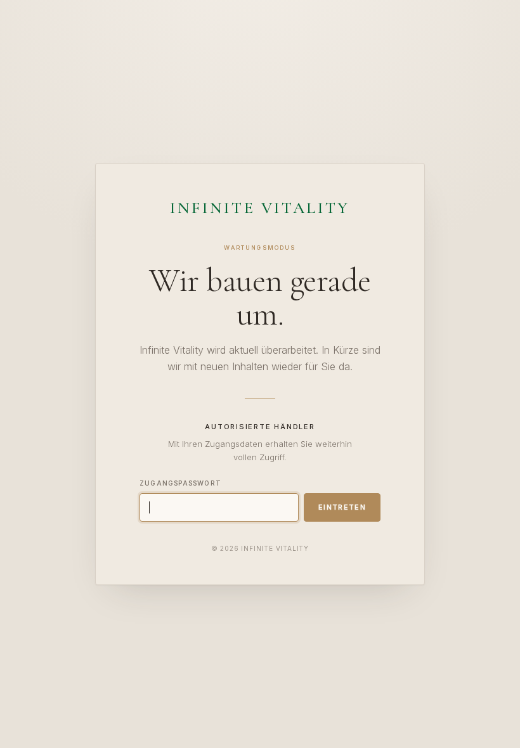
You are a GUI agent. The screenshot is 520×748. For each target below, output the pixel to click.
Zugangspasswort (180, 483)
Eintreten (342, 507)
